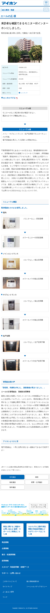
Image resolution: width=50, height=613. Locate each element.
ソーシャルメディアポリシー (36, 586)
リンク (5, 597)
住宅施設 (12, 477)
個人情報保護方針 (32, 581)
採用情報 (5, 560)
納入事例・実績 (8, 10)
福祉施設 (12, 482)
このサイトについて (10, 581)
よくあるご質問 (8, 592)
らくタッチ (24, 92)
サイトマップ (7, 586)
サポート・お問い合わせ (11, 573)
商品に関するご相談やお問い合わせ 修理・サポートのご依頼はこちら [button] (12, 530)
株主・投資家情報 (8, 554)
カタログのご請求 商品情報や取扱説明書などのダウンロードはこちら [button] (37, 530)
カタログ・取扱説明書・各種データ (15, 567)
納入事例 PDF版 (9, 98)
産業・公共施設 (36, 482)
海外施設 (12, 487)
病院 (36, 477)
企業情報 (5, 548)
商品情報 (5, 542)
